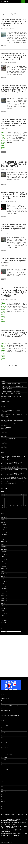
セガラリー (3, 762)
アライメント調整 (4, 725)
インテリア (3, 727)
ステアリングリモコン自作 (6, 754)
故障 (2, 789)
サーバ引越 (3, 446)
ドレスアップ (3, 772)
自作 (2, 799)
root (1, 708)
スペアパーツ (3, 759)
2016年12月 (3, 586)
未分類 (2, 288)
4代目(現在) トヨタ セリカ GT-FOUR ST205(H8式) (11, 391)
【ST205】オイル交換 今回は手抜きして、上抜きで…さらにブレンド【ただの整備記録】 (14, 335)
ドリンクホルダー (4, 769)
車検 (2, 435)
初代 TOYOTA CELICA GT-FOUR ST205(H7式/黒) (11, 383)
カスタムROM (4, 742)
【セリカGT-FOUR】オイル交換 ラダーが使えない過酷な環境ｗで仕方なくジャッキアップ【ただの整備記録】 (14, 293)
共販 (2, 784)
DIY (1, 700)
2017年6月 (3, 576)
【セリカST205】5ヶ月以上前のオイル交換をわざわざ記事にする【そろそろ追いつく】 (14, 57)
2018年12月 (3, 546)
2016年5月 (3, 600)
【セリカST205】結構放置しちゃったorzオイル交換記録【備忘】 (13, 229)
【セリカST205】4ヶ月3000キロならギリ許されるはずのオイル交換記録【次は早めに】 (14, 164)
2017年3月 (3, 581)
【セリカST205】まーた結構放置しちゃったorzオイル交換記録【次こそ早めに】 (14, 196)
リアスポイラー (4, 781)
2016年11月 (3, 588)
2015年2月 (3, 615)
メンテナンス (24, 19)
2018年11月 (3, 549)
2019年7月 (3, 539)
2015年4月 (3, 610)
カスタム (2, 740)
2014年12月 (3, 618)
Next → (17, 365)
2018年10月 (3, 551)
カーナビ (2, 735)
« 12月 (2, 508)
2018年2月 (3, 559)
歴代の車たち (3, 381)
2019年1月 (3, 544)
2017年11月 (3, 563)
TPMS (2, 718)
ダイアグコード (4, 764)
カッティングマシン (5, 747)
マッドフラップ (4, 774)
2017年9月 (3, 568)
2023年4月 (3, 519)
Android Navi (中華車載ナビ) (6, 401)
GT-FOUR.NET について (5, 398)
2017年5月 (3, 578)
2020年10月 (3, 524)
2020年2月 (3, 532)
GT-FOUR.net (4, 1)
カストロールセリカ (5, 745)
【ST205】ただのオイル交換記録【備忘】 (13, 262)
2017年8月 (3, 571)
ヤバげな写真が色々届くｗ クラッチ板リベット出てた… (13, 410)
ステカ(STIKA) (4, 757)
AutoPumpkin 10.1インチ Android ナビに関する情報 (10, 393)
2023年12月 (3, 517)
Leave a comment (12, 62)
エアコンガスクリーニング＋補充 (8, 423)
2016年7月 (3, 595)
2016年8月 (3, 593)
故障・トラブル (4, 791)
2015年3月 (3, 613)
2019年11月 (3, 534)
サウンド (2, 752)
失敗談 (2, 786)
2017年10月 (3, 566)
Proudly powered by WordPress (6, 842)
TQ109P (2, 720)
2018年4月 (3, 556)
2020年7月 (3, 527)
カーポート (3, 737)
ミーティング (3, 776)
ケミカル (2, 749)
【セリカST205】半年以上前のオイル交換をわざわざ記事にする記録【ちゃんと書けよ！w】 (14, 90)
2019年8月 (3, 536)
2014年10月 (3, 622)
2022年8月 (3, 522)
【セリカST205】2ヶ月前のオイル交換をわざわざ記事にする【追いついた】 (14, 23)
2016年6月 (3, 598)
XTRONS (3, 722)
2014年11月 (3, 620)
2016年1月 (3, 608)
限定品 (2, 806)
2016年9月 (3, 590)
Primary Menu (26, 1)
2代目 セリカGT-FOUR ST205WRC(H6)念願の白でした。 (12, 386)
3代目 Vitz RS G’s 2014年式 (7, 388)
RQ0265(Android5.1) (5, 710)
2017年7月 (3, 573)
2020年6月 (3, 529)
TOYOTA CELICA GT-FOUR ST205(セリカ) (9, 19)
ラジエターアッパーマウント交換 (8, 438)
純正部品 (2, 796)
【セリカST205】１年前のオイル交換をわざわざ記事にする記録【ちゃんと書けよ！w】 (13, 123)
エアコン (2, 730)
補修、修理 (3, 801)
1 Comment (12, 28)
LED (2, 703)
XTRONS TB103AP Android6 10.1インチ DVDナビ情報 (11, 396)
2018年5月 (3, 554)
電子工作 (2, 808)
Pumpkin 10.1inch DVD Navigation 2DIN (9, 705)
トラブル (2, 767)
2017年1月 (3, 583)
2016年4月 (3, 603)
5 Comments (12, 169)
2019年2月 (3, 541)
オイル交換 (19, 19)
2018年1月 (3, 561)
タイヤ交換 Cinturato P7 (6, 427)
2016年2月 (3, 605)
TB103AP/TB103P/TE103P (6, 713)
